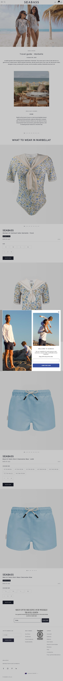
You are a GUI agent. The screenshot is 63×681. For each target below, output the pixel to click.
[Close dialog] (58, 312)
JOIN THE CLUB (46, 365)
